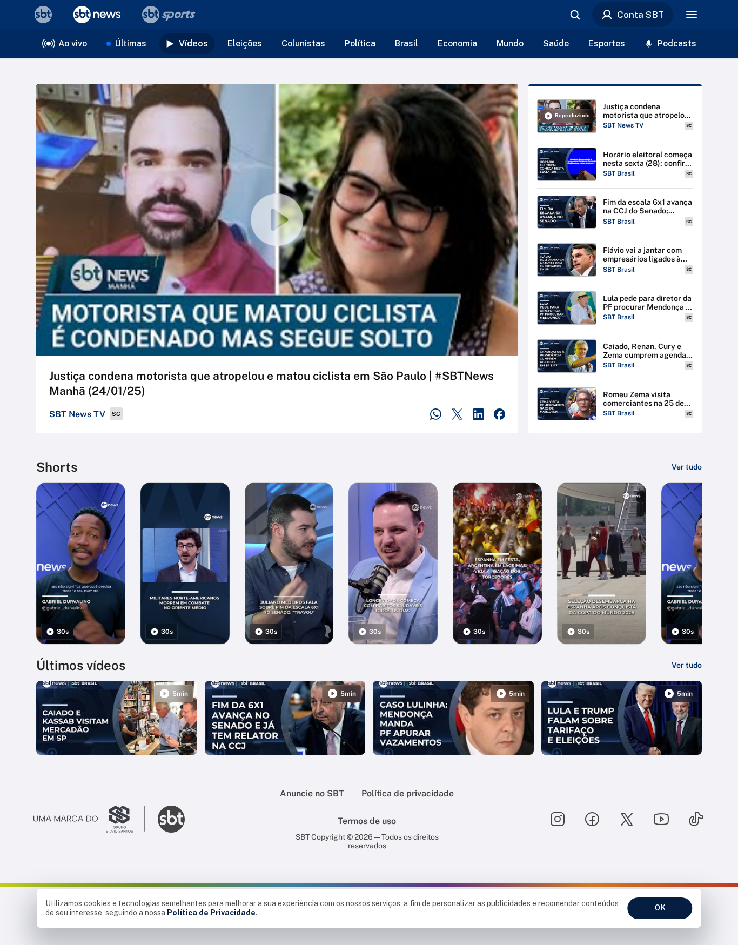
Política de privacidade (407, 793)
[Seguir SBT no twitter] (626, 819)
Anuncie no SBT (312, 793)
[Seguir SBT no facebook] (592, 819)
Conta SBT (640, 14)
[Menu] (691, 14)
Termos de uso (367, 821)
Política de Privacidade (211, 912)
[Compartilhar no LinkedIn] (478, 414)
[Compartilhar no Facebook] (499, 414)
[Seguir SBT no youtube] (661, 819)
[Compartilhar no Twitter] (457, 414)
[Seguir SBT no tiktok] (696, 819)
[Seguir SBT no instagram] (557, 819)
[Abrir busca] (575, 14)
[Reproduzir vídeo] (277, 220)
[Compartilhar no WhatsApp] (435, 414)
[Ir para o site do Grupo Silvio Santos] (89, 819)
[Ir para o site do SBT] (171, 819)
